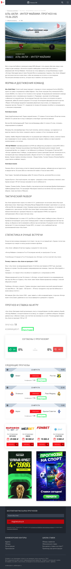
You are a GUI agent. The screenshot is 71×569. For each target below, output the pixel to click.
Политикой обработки (12, 529)
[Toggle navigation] (67, 2)
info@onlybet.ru (9, 565)
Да (14, 349)
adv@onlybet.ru (18, 565)
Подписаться (18, 522)
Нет (60, 349)
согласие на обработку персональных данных (42, 527)
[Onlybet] (2, 2)
